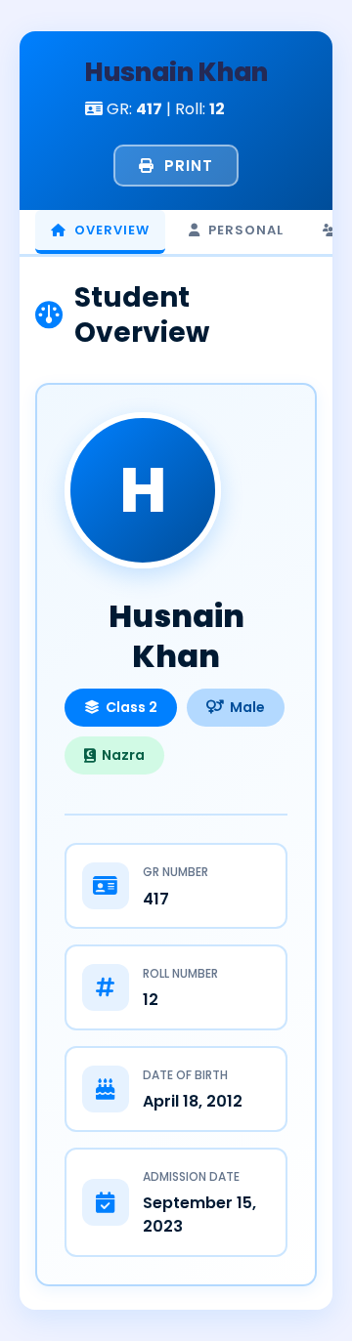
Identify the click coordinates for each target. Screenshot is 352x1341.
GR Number (175, 871)
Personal (246, 230)
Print (188, 165)
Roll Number (180, 973)
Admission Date (191, 1176)
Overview (112, 230)
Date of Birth (185, 1075)
